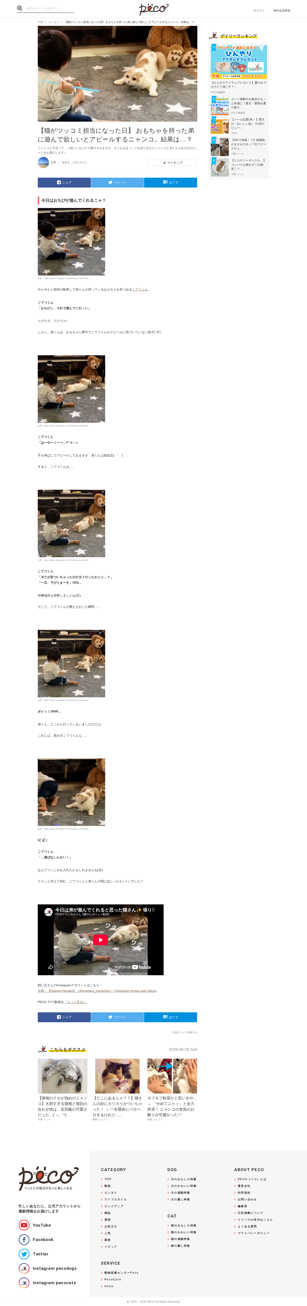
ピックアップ (114, 1206)
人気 (108, 1233)
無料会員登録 (282, 10)
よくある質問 (247, 1226)
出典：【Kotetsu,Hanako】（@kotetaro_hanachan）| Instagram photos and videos (97, 991)
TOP (108, 1179)
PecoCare (113, 1279)
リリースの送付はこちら (255, 1219)
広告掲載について (250, 1213)
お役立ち (111, 1226)
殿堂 (108, 1240)
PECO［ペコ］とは (252, 1179)
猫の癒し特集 (180, 1245)
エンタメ (111, 1192)
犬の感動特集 (180, 1192)
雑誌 (108, 1213)
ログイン (259, 10)
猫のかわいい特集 (184, 1232)
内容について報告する (185, 1032)
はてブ (173, 182)
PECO (153, 9)
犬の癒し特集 (180, 1199)
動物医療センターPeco (122, 1272)
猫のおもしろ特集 (184, 1225)
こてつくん (140, 289)
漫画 (108, 1219)
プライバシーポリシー (254, 1233)
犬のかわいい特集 (184, 1186)
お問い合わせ (247, 1199)
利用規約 (244, 1192)
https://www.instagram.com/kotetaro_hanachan (66, 278)
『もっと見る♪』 (76, 1002)
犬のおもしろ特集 (184, 1179)
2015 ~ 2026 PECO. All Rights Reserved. (153, 1302)
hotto (109, 1286)
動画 (108, 1186)
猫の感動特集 (180, 1239)
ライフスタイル (116, 1199)
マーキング (175, 162)
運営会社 (244, 1186)
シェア (67, 182)
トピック (111, 1246)
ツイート (120, 182)
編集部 (242, 1206)
